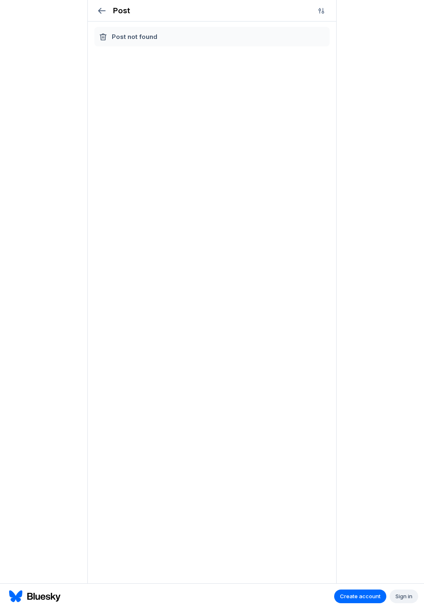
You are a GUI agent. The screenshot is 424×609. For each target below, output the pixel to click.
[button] (101, 10)
